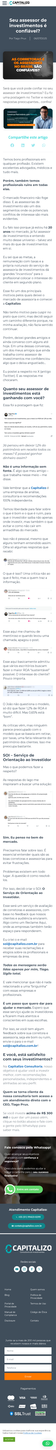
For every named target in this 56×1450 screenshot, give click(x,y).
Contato (34, 1320)
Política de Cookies (32, 1433)
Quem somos (37, 1289)
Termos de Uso (38, 1303)
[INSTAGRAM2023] (24, 1269)
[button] (12, 145)
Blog (6, 1295)
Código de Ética (38, 1312)
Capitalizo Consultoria (25, 1066)
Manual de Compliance (10, 1313)
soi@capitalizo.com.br (20, 944)
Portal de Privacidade (10, 1305)
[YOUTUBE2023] (17, 1269)
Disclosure (9, 1320)
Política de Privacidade (36, 1296)
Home (7, 1289)
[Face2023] (32, 1269)
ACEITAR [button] (9, 1439)
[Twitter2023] (39, 1269)
